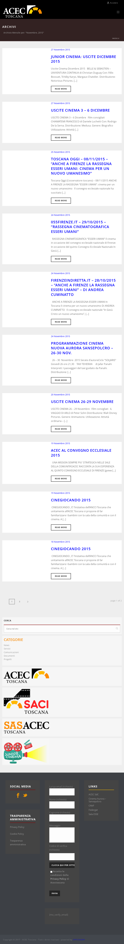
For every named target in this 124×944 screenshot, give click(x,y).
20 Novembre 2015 (60, 394)
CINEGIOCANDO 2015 (71, 548)
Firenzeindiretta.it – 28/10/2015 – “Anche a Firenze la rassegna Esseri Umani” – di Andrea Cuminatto (83, 287)
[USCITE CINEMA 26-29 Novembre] (23, 411)
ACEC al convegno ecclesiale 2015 (81, 452)
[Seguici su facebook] (18, 795)
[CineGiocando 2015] (23, 509)
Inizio (115, 38)
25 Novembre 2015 (60, 152)
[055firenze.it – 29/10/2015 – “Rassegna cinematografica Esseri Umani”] (23, 231)
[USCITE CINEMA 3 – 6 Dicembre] (23, 119)
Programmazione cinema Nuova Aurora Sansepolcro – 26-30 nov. (82, 348)
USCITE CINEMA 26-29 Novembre (82, 401)
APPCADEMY (79, 939)
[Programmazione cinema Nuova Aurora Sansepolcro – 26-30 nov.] (23, 352)
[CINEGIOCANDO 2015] (23, 558)
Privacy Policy (17, 826)
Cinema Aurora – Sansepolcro (97, 800)
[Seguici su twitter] (25, 795)
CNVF (91, 805)
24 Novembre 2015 (60, 215)
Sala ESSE (93, 814)
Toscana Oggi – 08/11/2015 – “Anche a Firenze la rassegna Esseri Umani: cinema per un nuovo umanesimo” (81, 166)
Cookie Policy (17, 833)
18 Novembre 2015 (60, 541)
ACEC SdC (94, 794)
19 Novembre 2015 (60, 443)
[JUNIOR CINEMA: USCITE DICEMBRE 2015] (23, 66)
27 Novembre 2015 (60, 49)
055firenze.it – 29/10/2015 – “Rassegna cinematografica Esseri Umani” (80, 226)
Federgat (93, 809)
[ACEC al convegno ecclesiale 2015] (23, 460)
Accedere (114, 3)
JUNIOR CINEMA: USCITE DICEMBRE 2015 (83, 59)
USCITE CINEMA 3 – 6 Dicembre (80, 110)
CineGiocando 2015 (71, 499)
